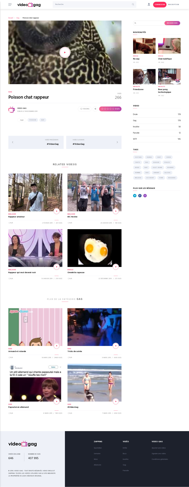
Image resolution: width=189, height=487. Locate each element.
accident (150, 178)
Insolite (136, 87)
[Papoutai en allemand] (56, 401)
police (167, 162)
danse (149, 157)
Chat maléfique (165, 59)
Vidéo (126, 442)
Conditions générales (160, 459)
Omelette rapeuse (76, 272)
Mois (96, 459)
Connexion (160, 4)
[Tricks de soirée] (115, 346)
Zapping (98, 442)
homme (137, 173)
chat (159, 157)
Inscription (173, 4)
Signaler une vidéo (159, 453)
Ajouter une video (159, 448)
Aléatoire (97, 464)
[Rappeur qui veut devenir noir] (56, 267)
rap (42, 120)
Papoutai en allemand (18, 407)
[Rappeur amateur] (56, 211)
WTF (157, 139)
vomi (161, 178)
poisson (32, 120)
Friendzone (138, 89)
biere (137, 167)
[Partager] (95, 108)
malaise (138, 178)
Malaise (12, 214)
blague (156, 162)
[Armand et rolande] (56, 346)
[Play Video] (64, 52)
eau (147, 173)
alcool (167, 173)
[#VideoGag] (115, 401)
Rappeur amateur (16, 217)
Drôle (125, 448)
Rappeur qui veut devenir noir (22, 272)
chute (137, 162)
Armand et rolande (17, 351)
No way (136, 59)
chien (168, 157)
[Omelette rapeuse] (115, 267)
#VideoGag (73, 407)
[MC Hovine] (115, 211)
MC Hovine (72, 217)
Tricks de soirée (75, 351)
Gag (17, 18)
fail (146, 162)
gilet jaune (157, 167)
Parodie (157, 132)
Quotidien (98, 448)
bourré (170, 167)
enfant (156, 173)
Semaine (97, 453)
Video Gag (157, 442)
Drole (70, 269)
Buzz (125, 453)
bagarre (171, 178)
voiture (138, 157)
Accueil (10, 18)
